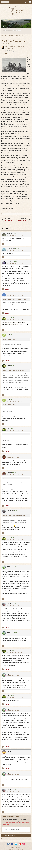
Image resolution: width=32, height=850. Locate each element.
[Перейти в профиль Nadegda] (4, 752)
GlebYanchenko (11, 248)
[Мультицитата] (3, 244)
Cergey (9, 334)
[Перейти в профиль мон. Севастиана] (3, 47)
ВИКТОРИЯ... (10, 510)
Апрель (9, 317)
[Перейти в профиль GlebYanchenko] (4, 249)
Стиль (18, 847)
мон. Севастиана (17, 30)
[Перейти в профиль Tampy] (4, 295)
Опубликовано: (15, 235)
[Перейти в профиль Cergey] (4, 335)
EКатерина (9, 233)
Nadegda (9, 751)
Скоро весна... (9, 27)
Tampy (8, 293)
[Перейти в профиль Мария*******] (4, 567)
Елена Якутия (10, 261)
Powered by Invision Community (16, 849)
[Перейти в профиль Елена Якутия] (4, 262)
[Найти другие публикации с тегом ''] (6, 53)
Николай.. (9, 603)
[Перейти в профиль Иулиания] (4, 457)
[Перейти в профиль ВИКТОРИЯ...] (4, 511)
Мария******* (10, 566)
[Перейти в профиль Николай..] (4, 604)
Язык (12, 847)
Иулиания (9, 456)
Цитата (7, 244)
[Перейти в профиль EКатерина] (4, 234)
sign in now (9, 821)
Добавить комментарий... (12, 829)
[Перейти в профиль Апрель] (4, 319)
